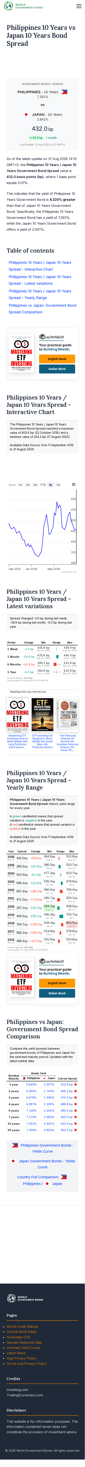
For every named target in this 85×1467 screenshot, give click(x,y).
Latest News (16, 1353)
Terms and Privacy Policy (27, 1364)
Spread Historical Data (24, 1342)
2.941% (49, 1123)
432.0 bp (67, 1123)
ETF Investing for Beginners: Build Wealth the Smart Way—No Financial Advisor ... (42, 743)
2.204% (49, 1110)
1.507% (49, 1084)
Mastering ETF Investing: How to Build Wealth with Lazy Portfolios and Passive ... (17, 741)
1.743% (49, 1091)
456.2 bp (67, 1091)
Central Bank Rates (22, 1332)
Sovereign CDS (18, 1337)
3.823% (49, 1130)
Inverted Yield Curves (23, 1348)
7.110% (31, 1110)
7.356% (31, 1130)
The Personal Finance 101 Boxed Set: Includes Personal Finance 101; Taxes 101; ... (67, 743)
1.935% (49, 1097)
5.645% (31, 1084)
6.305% (31, 1091)
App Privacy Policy (21, 1358)
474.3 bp (67, 1097)
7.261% (31, 1123)
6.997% (31, 1104)
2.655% (49, 1117)
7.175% (31, 1117)
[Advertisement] (43, 64)
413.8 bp (67, 1084)
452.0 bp (67, 1117)
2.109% (49, 1104)
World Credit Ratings (22, 1326)
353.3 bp (67, 1130)
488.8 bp (67, 1104)
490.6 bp (67, 1110)
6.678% (31, 1097)
